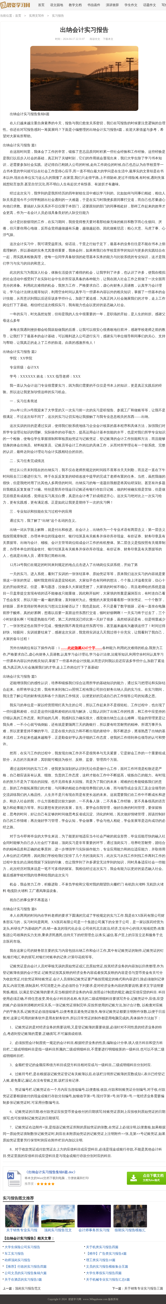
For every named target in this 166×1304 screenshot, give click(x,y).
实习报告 (58, 15)
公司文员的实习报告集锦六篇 (26, 1273)
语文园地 (56, 5)
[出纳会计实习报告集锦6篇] (15, 5)
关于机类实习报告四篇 (102, 1247)
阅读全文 (95, 38)
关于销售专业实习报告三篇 (143, 1288)
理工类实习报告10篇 (100, 1260)
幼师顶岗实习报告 (17, 1260)
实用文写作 (36, 15)
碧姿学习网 (74, 1299)
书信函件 (93, 5)
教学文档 (75, 5)
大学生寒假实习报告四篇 (104, 1273)
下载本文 (108, 38)
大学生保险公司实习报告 (22, 1247)
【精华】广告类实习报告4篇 (106, 1253)
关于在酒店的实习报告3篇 (23, 1279)
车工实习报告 (14, 1253)
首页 (41, 5)
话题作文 (149, 5)
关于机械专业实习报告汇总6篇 (108, 1279)
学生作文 (130, 5)
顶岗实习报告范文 (28, 1288)
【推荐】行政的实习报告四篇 (26, 1266)
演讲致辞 (112, 5)
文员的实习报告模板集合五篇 (107, 1266)
